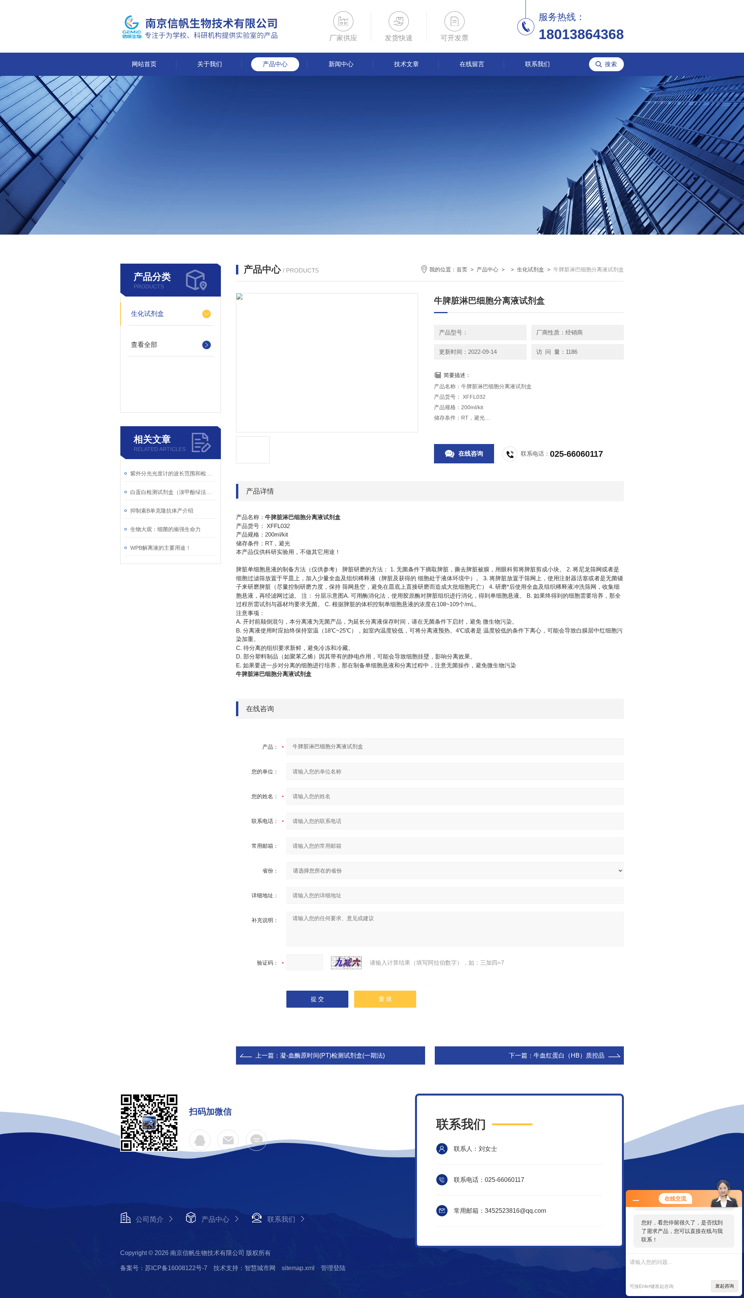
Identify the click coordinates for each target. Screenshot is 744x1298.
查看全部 (144, 344)
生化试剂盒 (147, 313)
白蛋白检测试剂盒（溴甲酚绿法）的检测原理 (173, 492)
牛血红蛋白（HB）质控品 (569, 1055)
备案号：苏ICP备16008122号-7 (163, 1268)
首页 (461, 269)
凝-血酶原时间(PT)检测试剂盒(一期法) (332, 1055)
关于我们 (209, 64)
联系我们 (537, 64)
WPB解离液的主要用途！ (160, 548)
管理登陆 (333, 1268)
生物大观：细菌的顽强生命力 (165, 529)
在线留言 (472, 64)
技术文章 (406, 64)
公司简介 (150, 1219)
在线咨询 (470, 453)
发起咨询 (724, 1286)
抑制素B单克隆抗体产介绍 (161, 511)
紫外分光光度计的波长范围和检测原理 (173, 473)
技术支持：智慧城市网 (245, 1268)
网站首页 (144, 64)
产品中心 (275, 64)
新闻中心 (341, 64)
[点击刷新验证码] (346, 962)
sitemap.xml (298, 1268)
